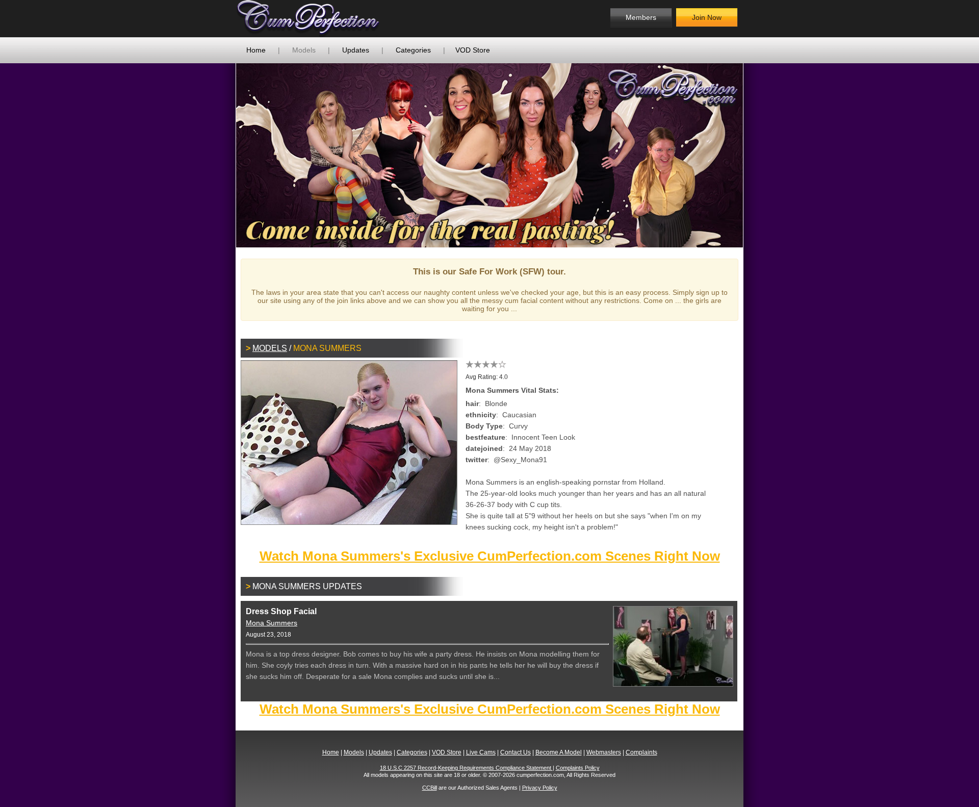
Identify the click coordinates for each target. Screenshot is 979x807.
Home (256, 50)
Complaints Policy (578, 768)
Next (758, 155)
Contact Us (515, 752)
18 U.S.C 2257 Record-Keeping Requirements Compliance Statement (466, 768)
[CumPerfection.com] (319, 18)
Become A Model (558, 752)
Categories (413, 50)
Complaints (641, 752)
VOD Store (472, 50)
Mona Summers (271, 623)
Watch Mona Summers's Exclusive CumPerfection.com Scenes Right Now (490, 556)
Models (304, 50)
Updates (355, 50)
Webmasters (603, 752)
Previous (221, 155)
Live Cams (481, 752)
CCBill (429, 788)
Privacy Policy (539, 788)
